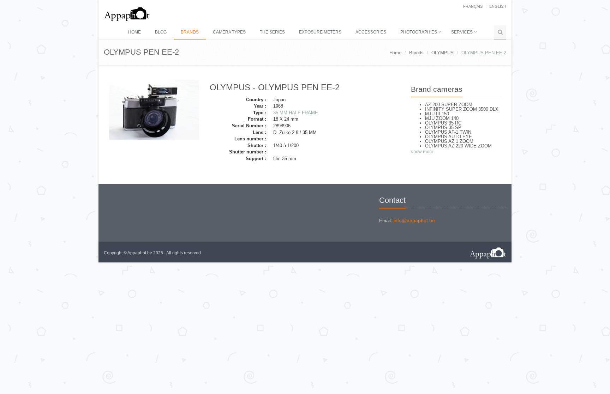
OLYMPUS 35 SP (443, 127)
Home (134, 32)
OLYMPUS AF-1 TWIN (448, 132)
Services (462, 32)
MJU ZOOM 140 (442, 118)
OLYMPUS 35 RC (443, 123)
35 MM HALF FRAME (295, 112)
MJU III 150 (437, 113)
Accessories (370, 32)
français (473, 6)
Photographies (418, 32)
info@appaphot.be (414, 220)
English (497, 6)
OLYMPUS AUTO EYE (448, 136)
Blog (161, 32)
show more (422, 151)
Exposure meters (320, 32)
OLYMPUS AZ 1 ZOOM (449, 141)
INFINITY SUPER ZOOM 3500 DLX (461, 109)
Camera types (229, 32)
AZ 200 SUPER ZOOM (448, 104)
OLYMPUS (442, 52)
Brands (190, 32)
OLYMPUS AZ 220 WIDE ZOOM (458, 145)
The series (272, 32)
